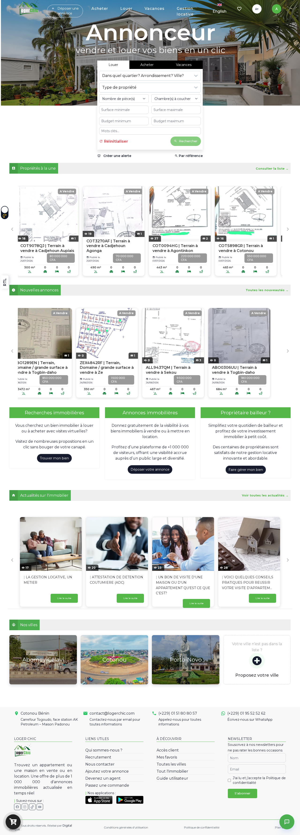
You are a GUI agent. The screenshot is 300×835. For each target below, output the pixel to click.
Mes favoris (167, 757)
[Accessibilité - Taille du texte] (257, 9)
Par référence (190, 156)
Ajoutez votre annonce (107, 771)
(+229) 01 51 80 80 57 (177, 713)
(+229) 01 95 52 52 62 (246, 713)
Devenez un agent (103, 778)
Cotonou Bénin (35, 713)
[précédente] (36, 53)
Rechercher (188, 141)
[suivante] (265, 53)
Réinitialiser (115, 141)
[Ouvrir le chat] (286, 821)
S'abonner (242, 793)
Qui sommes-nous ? (103, 750)
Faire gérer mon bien (246, 470)
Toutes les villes (171, 764)
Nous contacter (100, 764)
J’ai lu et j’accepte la (259, 780)
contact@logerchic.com (112, 713)
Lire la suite (64, 598)
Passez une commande (107, 785)
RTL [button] (5, 282)
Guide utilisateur (172, 778)
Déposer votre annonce (150, 469)
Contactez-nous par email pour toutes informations (115, 721)
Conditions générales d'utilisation (126, 827)
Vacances (155, 8)
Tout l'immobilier (172, 771)
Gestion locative (185, 11)
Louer (126, 8)
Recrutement (98, 757)
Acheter (99, 8)
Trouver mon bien (54, 458)
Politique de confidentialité (201, 827)
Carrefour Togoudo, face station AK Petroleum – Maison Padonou (49, 721)
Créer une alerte (116, 156)
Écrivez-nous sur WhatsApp (250, 719)
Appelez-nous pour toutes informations (179, 721)
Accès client (168, 750)
